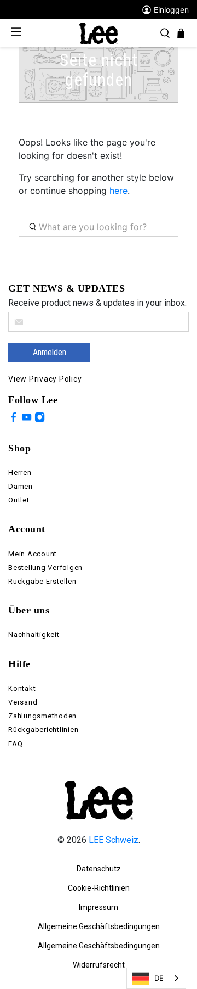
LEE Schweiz (113, 840)
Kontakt (22, 688)
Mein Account (32, 554)
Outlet (19, 500)
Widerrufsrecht (99, 964)
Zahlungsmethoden (42, 716)
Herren (20, 472)
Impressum (98, 907)
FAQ (15, 744)
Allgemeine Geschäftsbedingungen (99, 926)
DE (159, 978)
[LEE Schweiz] (98, 32)
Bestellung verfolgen (45, 567)
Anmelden (49, 352)
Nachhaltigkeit (34, 634)
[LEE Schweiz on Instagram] (39, 419)
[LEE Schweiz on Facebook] (13, 419)
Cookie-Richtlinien (99, 888)
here (118, 190)
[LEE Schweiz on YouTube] (26, 419)
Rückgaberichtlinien (43, 729)
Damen (20, 486)
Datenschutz (99, 868)
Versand (22, 702)
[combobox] (156, 978)
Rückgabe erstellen (42, 581)
